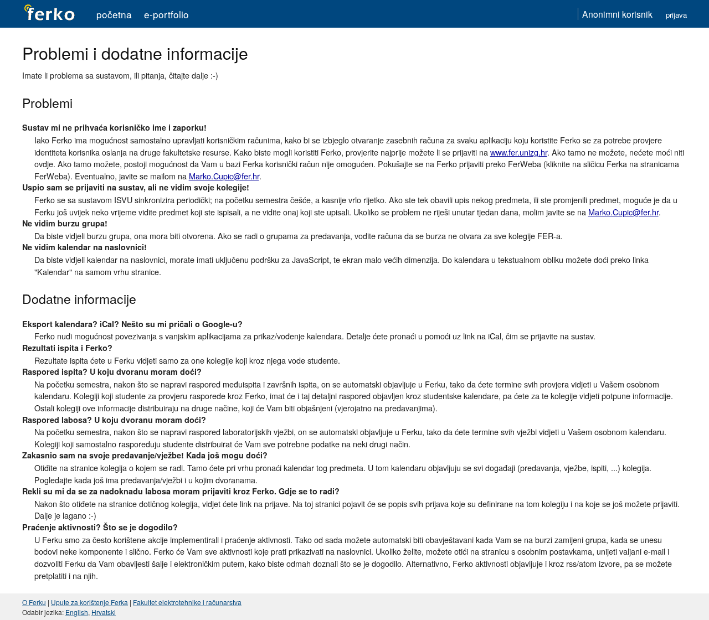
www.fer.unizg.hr (518, 152)
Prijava (676, 14)
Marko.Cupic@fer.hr (224, 176)
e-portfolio (166, 14)
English (76, 612)
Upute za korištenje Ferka (89, 602)
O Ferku (34, 602)
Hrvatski (103, 612)
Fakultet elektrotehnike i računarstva (187, 602)
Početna (114, 14)
